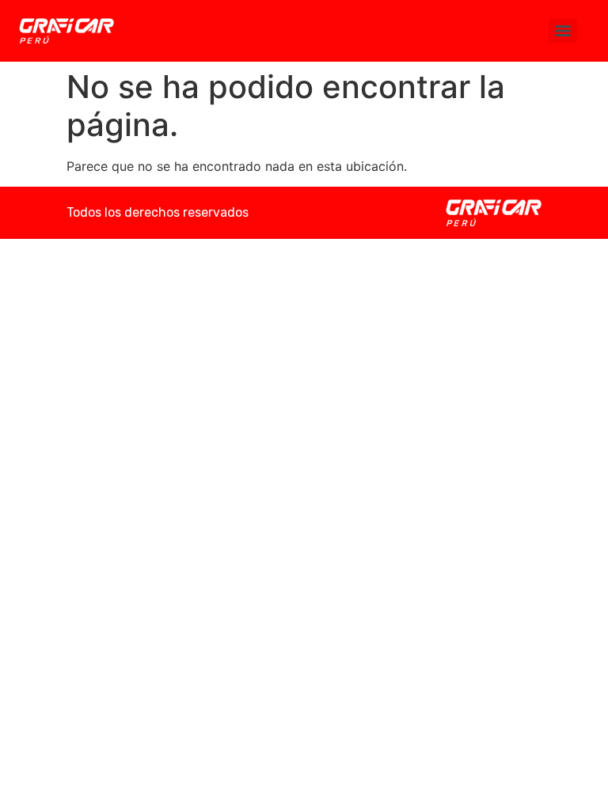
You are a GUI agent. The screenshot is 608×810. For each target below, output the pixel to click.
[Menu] (563, 31)
